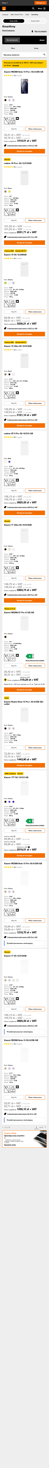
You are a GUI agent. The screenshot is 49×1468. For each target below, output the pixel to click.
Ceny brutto (35, 21)
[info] (17, 118)
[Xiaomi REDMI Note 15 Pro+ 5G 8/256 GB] (24, 86)
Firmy (4, 3)
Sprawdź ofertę (10, 1145)
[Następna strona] (45, 1127)
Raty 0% (14, 129)
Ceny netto (14, 21)
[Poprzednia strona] (31, 1127)
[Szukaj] (33, 8)
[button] (5, 14)
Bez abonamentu (12, 40)
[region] (24, 14)
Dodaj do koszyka (24, 151)
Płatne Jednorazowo (35, 129)
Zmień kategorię (8, 30)
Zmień (42, 40)
